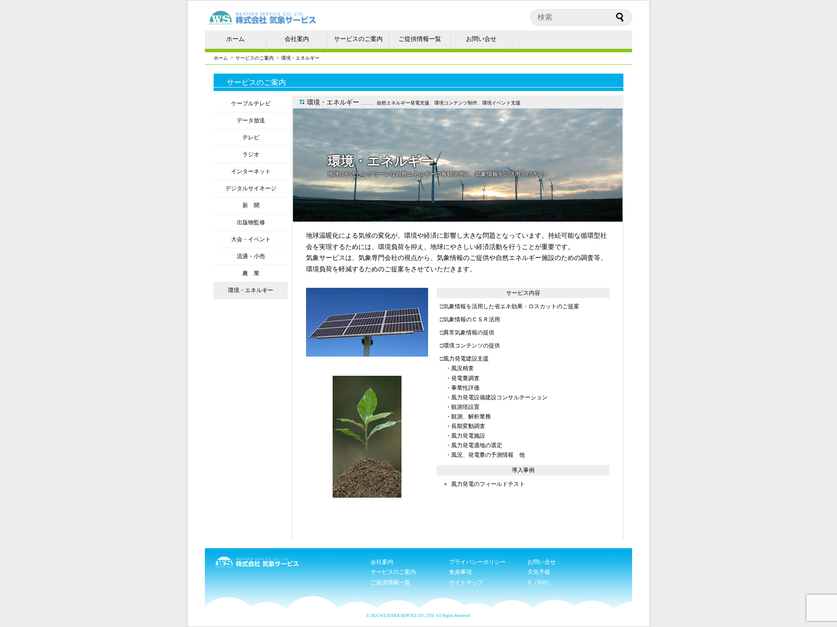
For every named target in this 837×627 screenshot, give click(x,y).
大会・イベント (251, 239)
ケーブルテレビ (251, 103)
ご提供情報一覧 (419, 39)
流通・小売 (251, 256)
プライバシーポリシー (477, 562)
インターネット (251, 171)
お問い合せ (481, 39)
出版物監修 (251, 222)
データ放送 (251, 120)
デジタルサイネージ (250, 188)
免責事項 (460, 572)
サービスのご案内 (358, 39)
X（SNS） (540, 582)
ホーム (235, 39)
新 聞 (250, 205)
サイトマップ (466, 582)
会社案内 (297, 39)
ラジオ (250, 154)
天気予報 (538, 572)
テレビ (250, 137)
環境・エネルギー (250, 290)
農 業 (250, 273)
